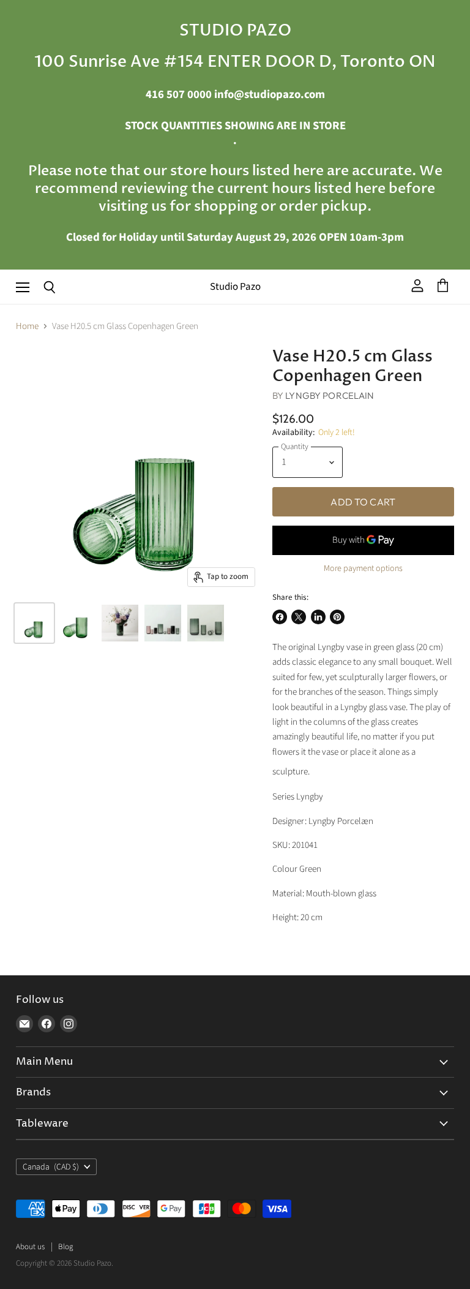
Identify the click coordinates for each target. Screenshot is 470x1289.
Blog (65, 1246)
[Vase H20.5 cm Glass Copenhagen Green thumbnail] (34, 623)
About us (30, 1246)
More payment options (363, 568)
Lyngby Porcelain (329, 395)
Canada (51, 1167)
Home (27, 326)
